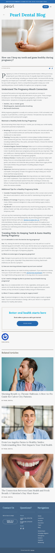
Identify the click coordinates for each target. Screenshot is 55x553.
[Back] (4, 15)
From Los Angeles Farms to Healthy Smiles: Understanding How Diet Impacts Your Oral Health (27, 443)
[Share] (52, 68)
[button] (50, 6)
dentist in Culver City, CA (31, 220)
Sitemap (32, 550)
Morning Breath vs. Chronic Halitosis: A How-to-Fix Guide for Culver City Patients (27, 395)
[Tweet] (50, 68)
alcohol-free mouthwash (34, 273)
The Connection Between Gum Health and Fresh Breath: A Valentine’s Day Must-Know (26, 492)
